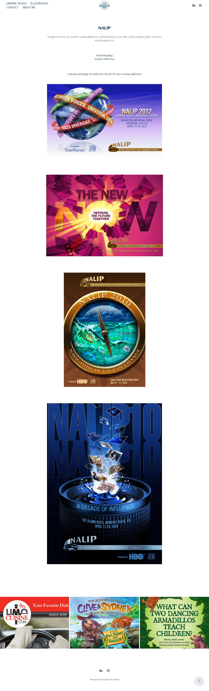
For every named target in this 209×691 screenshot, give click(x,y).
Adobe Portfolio (111, 679)
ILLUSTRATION (39, 3)
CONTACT (12, 7)
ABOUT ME (28, 7)
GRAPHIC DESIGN (16, 3)
